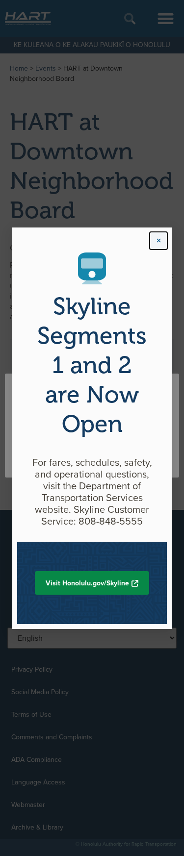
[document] (92, 428)
